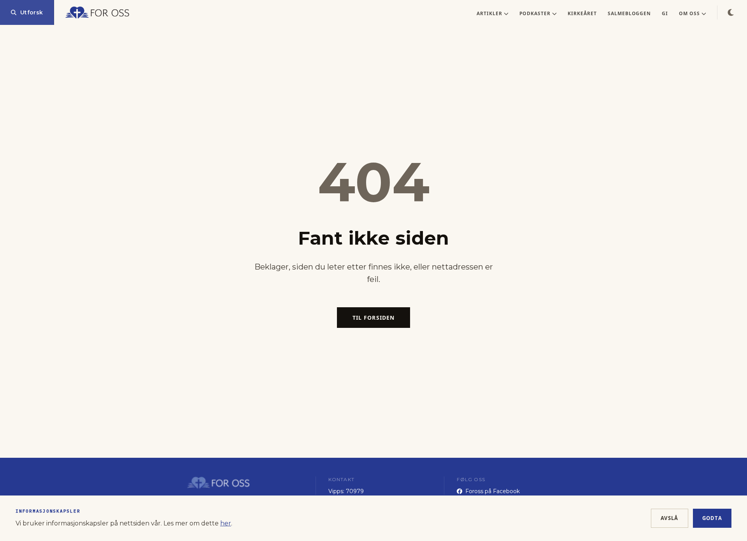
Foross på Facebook (492, 491)
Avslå (670, 518)
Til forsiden (373, 317)
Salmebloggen (629, 13)
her (225, 523)
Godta (712, 518)
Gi (665, 13)
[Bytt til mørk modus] (731, 12)
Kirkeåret (582, 13)
